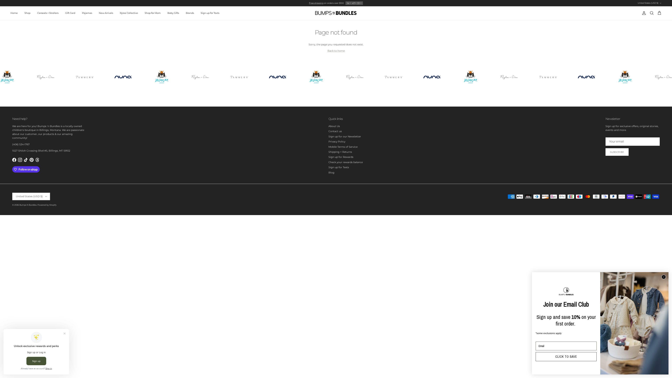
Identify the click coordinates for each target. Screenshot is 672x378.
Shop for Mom (153, 13)
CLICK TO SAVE (566, 356)
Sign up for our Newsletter (344, 136)
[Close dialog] (664, 277)
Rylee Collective (129, 13)
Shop (27, 13)
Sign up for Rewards (340, 157)
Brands (190, 13)
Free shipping (316, 3)
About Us (334, 126)
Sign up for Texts (210, 13)
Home (14, 13)
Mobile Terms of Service (343, 146)
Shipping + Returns (340, 151)
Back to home (336, 50)
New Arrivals (106, 13)
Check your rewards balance (345, 162)
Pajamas (87, 13)
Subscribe (617, 152)
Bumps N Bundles (28, 205)
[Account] (643, 13)
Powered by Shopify (47, 205)
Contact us (335, 131)
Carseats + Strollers (47, 13)
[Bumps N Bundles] (336, 13)
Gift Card (70, 13)
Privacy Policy (336, 141)
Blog (331, 172)
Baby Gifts (173, 13)
